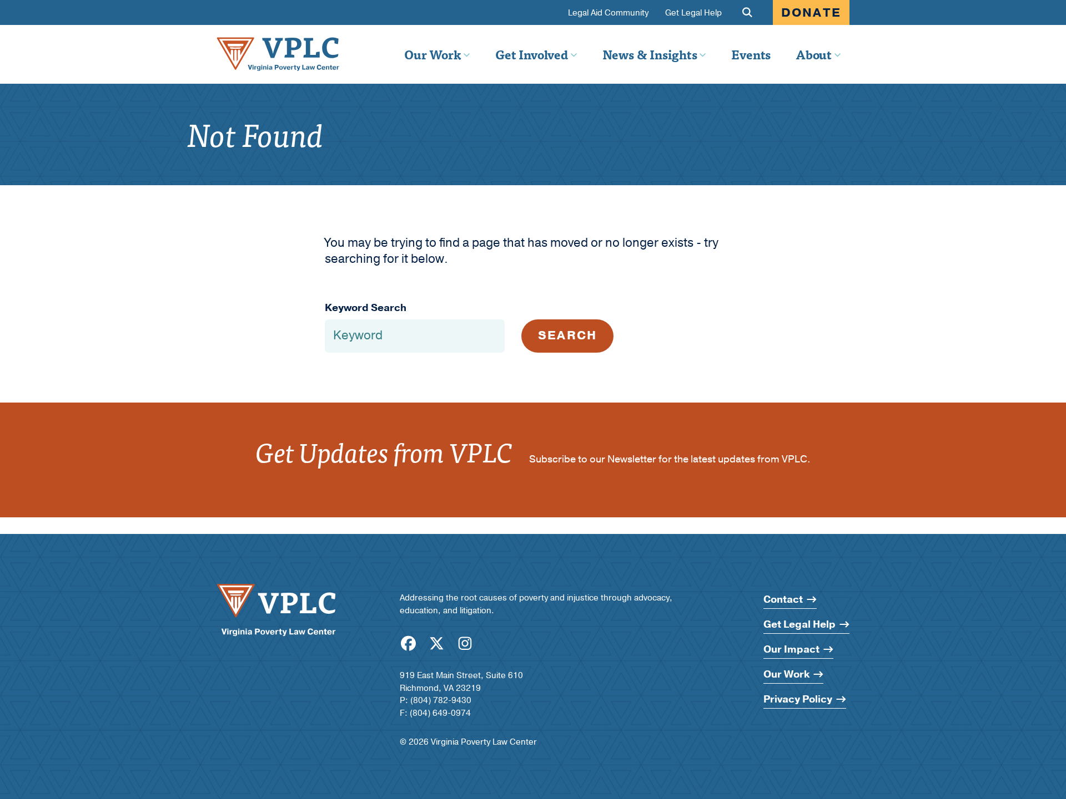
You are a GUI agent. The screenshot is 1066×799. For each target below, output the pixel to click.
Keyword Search (365, 308)
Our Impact (791, 649)
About (814, 54)
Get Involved (531, 54)
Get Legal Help (693, 13)
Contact (783, 599)
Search (567, 335)
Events (751, 54)
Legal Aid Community (608, 13)
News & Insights (649, 54)
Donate (811, 13)
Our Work (432, 54)
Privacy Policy (797, 699)
